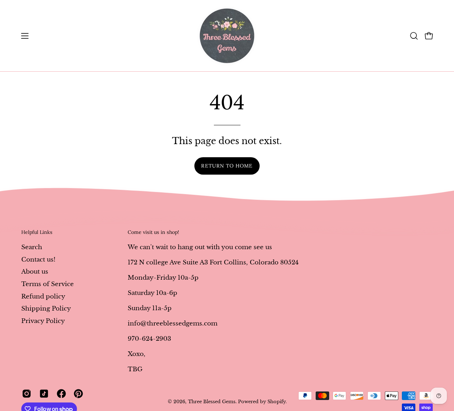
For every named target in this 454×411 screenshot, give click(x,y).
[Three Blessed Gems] (227, 35)
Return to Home (227, 166)
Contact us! (38, 259)
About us (34, 271)
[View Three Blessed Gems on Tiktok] (43, 393)
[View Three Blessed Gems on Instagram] (25, 393)
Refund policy (43, 296)
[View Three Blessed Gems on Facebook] (60, 393)
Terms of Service (47, 283)
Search (31, 247)
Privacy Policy (43, 320)
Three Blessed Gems (212, 401)
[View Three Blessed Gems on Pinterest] (77, 393)
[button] (413, 35)
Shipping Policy (46, 308)
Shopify (276, 401)
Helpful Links (36, 232)
